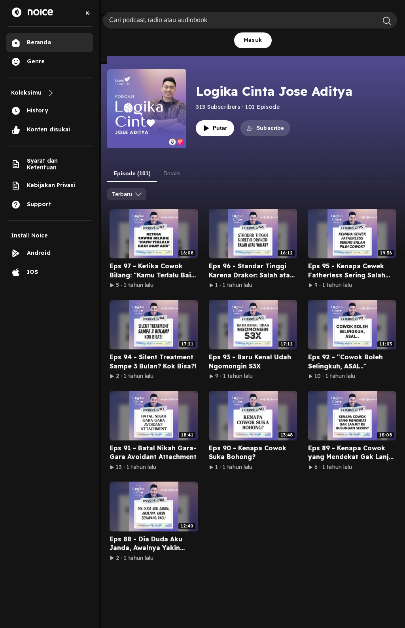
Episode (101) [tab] (132, 173)
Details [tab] (171, 173)
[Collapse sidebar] (88, 13)
